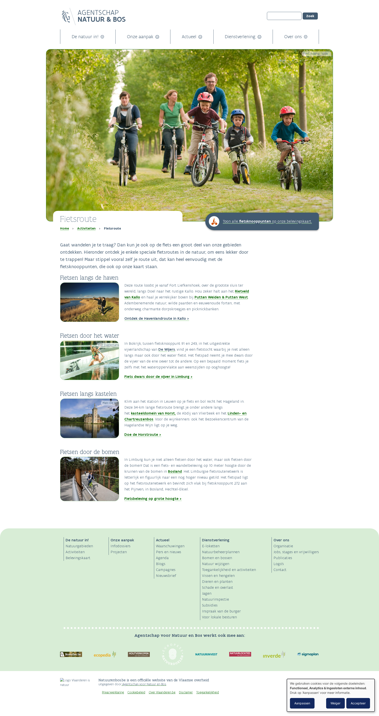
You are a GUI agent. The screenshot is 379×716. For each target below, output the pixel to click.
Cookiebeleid (136, 692)
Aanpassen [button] (302, 703)
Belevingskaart (78, 557)
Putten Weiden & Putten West (221, 297)
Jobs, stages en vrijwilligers (296, 551)
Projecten (119, 551)
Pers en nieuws (168, 551)
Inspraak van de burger (221, 611)
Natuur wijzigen (215, 563)
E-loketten (211, 546)
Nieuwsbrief (166, 575)
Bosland (175, 471)
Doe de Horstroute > (142, 434)
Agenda (162, 557)
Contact (280, 569)
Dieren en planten (217, 581)
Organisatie (283, 546)
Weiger (335, 703)
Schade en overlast (217, 587)
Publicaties (283, 557)
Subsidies (210, 605)
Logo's (279, 563)
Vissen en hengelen (218, 575)
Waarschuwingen (170, 546)
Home (64, 228)
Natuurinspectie (215, 599)
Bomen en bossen (217, 557)
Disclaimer (186, 692)
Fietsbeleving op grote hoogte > (153, 498)
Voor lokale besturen (219, 617)
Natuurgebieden (79, 546)
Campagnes (165, 569)
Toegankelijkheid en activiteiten (229, 569)
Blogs (160, 563)
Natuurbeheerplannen (221, 551)
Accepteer (358, 703)
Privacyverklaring (113, 692)
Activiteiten (86, 228)
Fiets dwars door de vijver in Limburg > (158, 376)
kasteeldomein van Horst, (153, 413)
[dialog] (331, 695)
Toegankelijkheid (207, 692)
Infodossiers (121, 546)
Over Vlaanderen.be (162, 692)
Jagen (206, 593)
